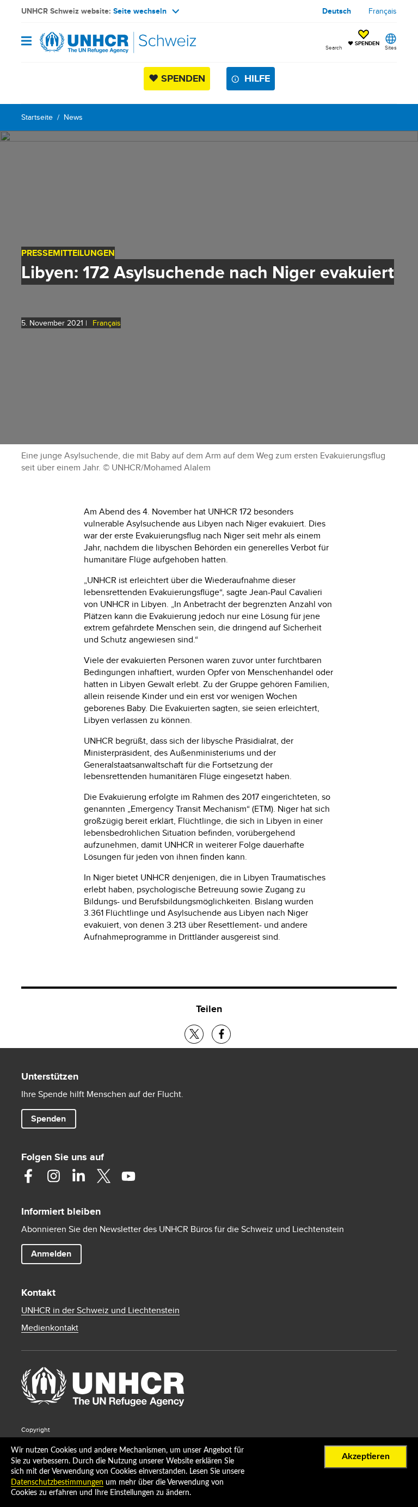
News (73, 117)
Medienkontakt (49, 1328)
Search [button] (333, 47)
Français (382, 10)
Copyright (35, 1429)
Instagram (53, 1176)
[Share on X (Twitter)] (194, 1034)
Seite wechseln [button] (140, 10)
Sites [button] (391, 47)
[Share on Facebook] (221, 1034)
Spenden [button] (53, 1118)
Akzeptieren (366, 1456)
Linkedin (78, 1176)
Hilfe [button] (257, 78)
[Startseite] (77, 42)
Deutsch (336, 10)
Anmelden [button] (51, 1253)
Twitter (103, 1176)
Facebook (28, 1176)
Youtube (128, 1176)
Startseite (37, 117)
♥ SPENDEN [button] (363, 38)
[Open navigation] (26, 41)
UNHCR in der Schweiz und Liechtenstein (100, 1310)
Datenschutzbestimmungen (57, 1482)
